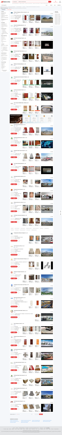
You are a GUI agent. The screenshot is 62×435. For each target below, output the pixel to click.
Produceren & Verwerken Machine (4, 16)
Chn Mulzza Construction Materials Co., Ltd (20, 215)
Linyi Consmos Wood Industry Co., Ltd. (19, 124)
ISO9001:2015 (3, 39)
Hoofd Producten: (13, 16)
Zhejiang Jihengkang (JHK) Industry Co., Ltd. (21, 12)
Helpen (51, 5)
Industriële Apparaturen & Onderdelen (4, 19)
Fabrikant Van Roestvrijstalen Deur (36, 420)
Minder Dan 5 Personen (4, 55)
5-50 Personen (3, 54)
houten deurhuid (17, 228)
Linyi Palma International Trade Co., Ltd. (20, 38)
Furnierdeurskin (46, 228)
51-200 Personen (4, 57)
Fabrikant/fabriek (4, 24)
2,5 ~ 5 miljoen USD (4, 48)
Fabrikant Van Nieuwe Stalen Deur (25, 421)
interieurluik (41, 228)
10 (15, 414)
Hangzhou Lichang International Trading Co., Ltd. (21, 258)
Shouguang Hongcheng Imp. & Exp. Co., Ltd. (20, 137)
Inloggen (60, 2)
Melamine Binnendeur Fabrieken (46, 421)
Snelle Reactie (4, 31)
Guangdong (3, 66)
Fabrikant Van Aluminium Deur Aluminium (26, 420)
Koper (46, 5)
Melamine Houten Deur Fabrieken (36, 421)
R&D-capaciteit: (13, 17)
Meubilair (3, 14)
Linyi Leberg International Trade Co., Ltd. (20, 362)
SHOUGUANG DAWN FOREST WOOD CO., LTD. (20, 310)
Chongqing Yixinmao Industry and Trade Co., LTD (21, 284)
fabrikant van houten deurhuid (28, 3)
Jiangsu (3, 65)
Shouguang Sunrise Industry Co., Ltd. (19, 189)
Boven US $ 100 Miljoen (4, 50)
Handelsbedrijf (4, 23)
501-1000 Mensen (4, 59)
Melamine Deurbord (28, 228)
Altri (2, 40)
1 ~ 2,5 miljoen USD (4, 49)
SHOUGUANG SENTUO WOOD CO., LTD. (19, 176)
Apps (54, 5)
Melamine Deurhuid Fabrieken (24, 422)
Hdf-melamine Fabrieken (13, 422)
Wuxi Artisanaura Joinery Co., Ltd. (19, 323)
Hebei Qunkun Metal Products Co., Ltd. (19, 297)
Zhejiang (3, 64)
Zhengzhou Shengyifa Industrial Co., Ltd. (20, 271)
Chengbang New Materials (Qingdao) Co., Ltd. (21, 232)
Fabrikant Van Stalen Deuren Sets (14, 420)
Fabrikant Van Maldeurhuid (58, 18)
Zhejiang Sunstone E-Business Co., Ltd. (20, 336)
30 (17, 414)
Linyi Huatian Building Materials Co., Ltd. (20, 163)
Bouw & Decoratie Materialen (3, 13)
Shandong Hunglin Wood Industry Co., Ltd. (20, 51)
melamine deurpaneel (36, 228)
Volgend (41, 414)
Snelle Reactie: (12, 42)
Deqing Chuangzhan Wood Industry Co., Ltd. (20, 388)
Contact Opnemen (14, 21)
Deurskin (12, 228)
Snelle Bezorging (4, 32)
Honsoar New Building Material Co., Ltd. (20, 25)
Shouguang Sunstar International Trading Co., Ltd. (21, 76)
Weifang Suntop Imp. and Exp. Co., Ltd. (20, 202)
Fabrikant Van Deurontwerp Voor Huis (14, 421)
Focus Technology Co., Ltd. (30, 430)
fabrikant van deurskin (22, 3)
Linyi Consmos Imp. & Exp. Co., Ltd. (19, 245)
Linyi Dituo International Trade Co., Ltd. (20, 89)
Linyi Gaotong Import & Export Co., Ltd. (19, 349)
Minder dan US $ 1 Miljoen (4, 45)
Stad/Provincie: (13, 18)
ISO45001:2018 (3, 41)
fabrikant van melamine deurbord (44, 3)
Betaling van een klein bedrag (4, 33)
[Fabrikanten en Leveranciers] (5, 2)
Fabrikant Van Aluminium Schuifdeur (47, 420)
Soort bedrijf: (12, 15)
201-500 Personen (4, 58)
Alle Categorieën (4, 5)
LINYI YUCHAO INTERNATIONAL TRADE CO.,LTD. (21, 102)
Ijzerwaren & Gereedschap (4, 17)
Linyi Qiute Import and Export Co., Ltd (19, 401)
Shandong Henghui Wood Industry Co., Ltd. (20, 375)
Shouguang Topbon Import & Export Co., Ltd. (20, 150)
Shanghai (3, 67)
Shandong (3, 63)
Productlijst (3, 9)
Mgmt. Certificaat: (13, 30)
